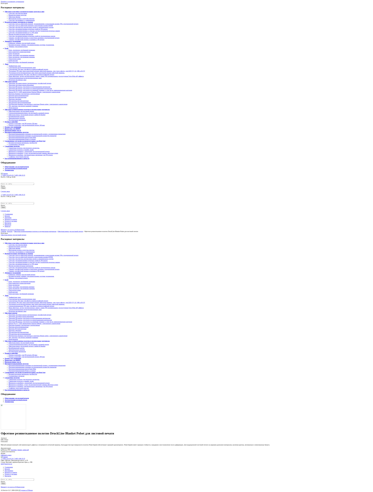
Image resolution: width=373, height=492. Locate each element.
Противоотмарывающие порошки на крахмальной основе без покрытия (32, 136)
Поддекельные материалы (17, 120)
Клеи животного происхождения (19, 52)
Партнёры (8, 217)
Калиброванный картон (16, 116)
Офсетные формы (14, 17)
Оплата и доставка (11, 221)
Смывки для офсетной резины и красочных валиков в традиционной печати (34, 38)
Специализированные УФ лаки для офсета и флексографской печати (31, 74)
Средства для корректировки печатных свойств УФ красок (28, 29)
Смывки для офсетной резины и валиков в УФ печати (26, 39)
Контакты (8, 223)
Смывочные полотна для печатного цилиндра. (24, 148)
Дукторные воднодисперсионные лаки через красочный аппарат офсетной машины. (37, 73)
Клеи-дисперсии (14, 53)
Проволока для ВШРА (12, 129)
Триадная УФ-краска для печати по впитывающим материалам (29, 87)
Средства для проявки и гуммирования (22, 20)
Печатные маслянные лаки (17, 80)
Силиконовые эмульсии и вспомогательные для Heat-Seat (25, 141)
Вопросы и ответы (11, 219)
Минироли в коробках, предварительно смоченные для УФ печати (31, 155)
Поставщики (9, 471)
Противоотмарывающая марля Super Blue (22, 137)
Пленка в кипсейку (11, 122)
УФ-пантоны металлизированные (20, 102)
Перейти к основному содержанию (12, 1)
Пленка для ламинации (13, 127)
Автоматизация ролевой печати (16, 168)
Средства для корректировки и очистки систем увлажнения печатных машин (34, 31)
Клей (6, 48)
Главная (3, 231)
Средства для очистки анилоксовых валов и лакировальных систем (31, 27)
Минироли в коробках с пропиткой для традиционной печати (29, 151)
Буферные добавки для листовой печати (22, 43)
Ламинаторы (9, 170)
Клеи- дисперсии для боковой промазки (22, 50)
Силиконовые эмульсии (16, 144)
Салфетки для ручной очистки (19, 157)
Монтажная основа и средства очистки (21, 18)
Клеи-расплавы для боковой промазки (21, 62)
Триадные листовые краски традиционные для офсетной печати (30, 83)
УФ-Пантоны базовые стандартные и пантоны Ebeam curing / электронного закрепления (38, 104)
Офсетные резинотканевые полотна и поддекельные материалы (27, 109)
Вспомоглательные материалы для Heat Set (23, 143)
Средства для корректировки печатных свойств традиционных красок (32, 36)
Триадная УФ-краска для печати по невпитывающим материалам (30, 88)
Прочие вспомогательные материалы (21, 34)
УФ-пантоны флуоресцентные (19, 101)
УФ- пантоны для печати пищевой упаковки (23, 106)
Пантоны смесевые (15, 99)
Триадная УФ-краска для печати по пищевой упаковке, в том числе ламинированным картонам (40, 90)
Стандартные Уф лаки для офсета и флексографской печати (28, 69)
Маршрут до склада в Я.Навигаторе (12, 230)
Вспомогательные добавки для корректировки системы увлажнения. (31, 45)
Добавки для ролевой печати (18, 46)
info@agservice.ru (6, 464)
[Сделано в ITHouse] (26, 490)
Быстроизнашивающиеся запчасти (17, 158)
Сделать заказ (5, 191)
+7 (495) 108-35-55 (19, 175)
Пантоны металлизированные (18, 95)
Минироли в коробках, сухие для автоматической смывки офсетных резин (33, 153)
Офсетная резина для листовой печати (21, 111)
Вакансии (8, 224)
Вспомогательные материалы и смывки (19, 22)
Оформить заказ (6, 455)
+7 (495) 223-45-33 (7, 175)
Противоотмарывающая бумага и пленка (22, 139)
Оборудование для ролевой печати (17, 167)
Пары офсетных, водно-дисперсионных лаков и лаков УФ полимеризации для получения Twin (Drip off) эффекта (46, 76)
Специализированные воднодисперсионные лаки (25, 78)
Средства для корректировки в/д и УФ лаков (23, 32)
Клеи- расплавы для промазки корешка (21, 55)
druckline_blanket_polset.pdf (20, 450)
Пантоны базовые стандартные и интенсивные (24, 94)
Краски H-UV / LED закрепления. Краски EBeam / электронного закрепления (34, 92)
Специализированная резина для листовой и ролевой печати (29, 113)
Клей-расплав (13, 60)
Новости (7, 226)
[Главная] (4, 173)
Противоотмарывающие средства (17, 132)
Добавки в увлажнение (13, 41)
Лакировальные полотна (17, 118)
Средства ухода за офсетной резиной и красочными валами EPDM (31, 25)
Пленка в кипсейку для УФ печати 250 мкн (23, 123)
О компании (9, 214)
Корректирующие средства (17, 15)
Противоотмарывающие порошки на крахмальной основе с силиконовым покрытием (37, 134)
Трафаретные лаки (15, 66)
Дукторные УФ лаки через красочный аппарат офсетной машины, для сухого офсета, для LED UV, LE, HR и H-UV (47, 71)
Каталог (7, 216)
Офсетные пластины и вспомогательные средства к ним (24, 11)
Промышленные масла (13, 130)
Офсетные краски (11, 81)
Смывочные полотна (12, 146)
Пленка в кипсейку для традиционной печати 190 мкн (27, 125)
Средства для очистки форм (18, 13)
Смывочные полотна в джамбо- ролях (21, 150)
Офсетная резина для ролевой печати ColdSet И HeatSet (27, 115)
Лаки (6, 64)
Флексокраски (13, 108)
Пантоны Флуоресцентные (17, 97)
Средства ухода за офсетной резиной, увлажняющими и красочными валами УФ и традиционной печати (43, 24)
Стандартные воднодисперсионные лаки (22, 67)
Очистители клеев (15, 59)
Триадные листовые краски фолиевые (21, 85)
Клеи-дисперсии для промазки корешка (22, 57)
